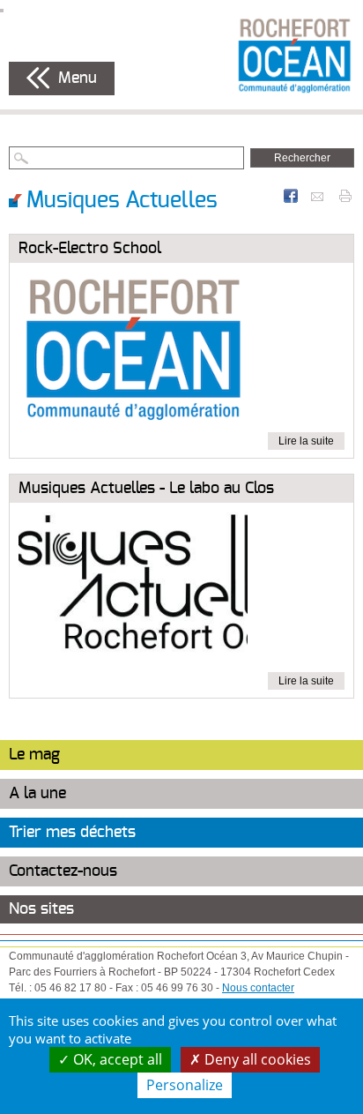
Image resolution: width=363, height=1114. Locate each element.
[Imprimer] (345, 195)
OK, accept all (116, 1059)
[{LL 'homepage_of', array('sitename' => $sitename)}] (294, 54)
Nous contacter (258, 988)
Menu (77, 78)
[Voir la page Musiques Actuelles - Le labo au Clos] (133, 592)
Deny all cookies (256, 1059)
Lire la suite (306, 441)
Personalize (184, 1085)
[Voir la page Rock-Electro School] (133, 352)
